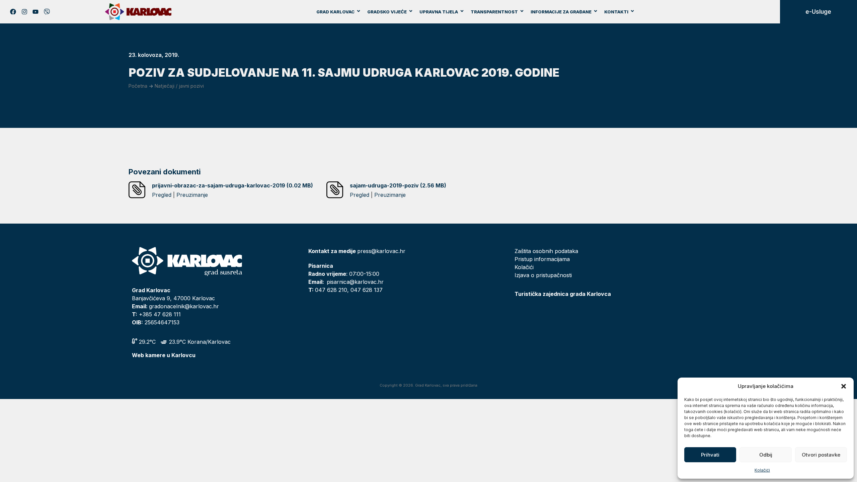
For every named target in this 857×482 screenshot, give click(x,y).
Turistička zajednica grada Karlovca (563, 294)
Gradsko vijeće (387, 11)
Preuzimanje (192, 194)
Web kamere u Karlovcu (164, 355)
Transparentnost (494, 11)
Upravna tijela (438, 11)
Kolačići (762, 470)
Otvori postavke (821, 455)
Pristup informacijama (542, 259)
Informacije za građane (561, 11)
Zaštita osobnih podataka (546, 251)
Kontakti (616, 11)
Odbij (765, 455)
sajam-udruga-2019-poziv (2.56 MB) (398, 185)
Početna (138, 86)
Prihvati (710, 455)
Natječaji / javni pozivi (179, 86)
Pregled (161, 194)
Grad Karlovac (335, 11)
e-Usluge (818, 11)
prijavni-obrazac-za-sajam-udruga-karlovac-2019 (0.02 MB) (232, 185)
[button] (843, 386)
